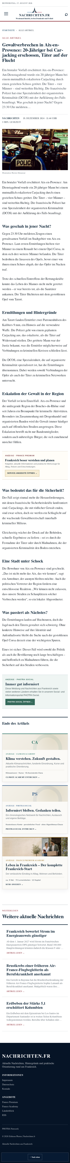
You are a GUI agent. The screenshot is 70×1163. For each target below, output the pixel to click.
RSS (4, 1115)
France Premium (10, 1102)
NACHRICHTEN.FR (26, 1055)
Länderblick (8, 1110)
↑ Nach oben (35, 1157)
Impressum (7, 1080)
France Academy (10, 1106)
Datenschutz (8, 1084)
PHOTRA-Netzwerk (10, 1129)
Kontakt (6, 1088)
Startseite (8, 30)
